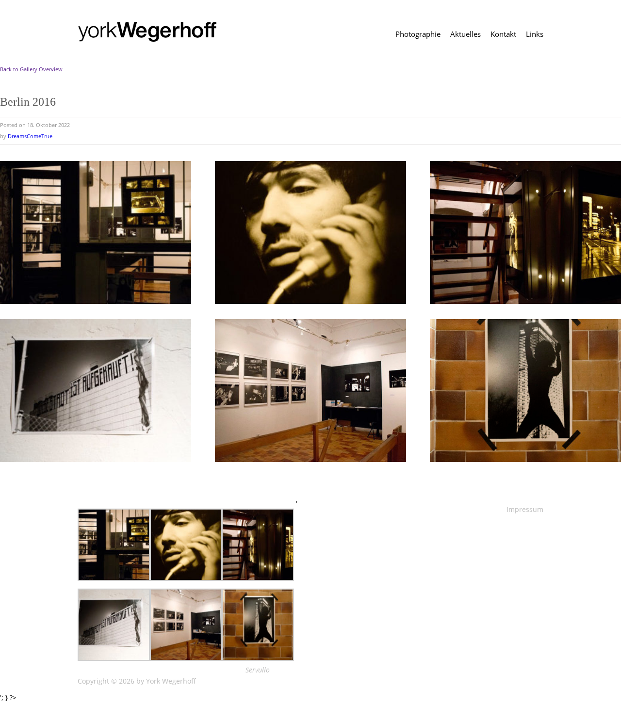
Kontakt (503, 34)
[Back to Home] (149, 31)
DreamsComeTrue (30, 136)
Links (534, 34)
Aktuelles (465, 34)
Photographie (418, 34)
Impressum (525, 509)
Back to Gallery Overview (31, 69)
